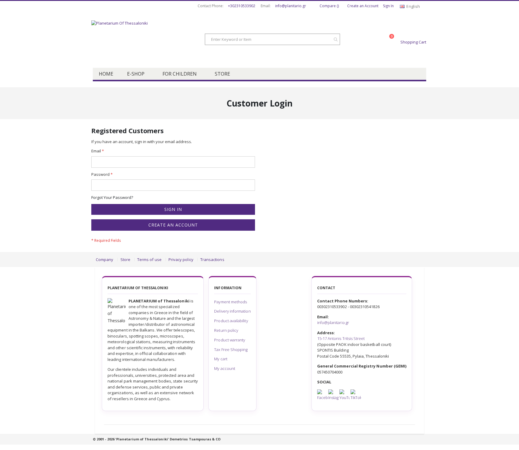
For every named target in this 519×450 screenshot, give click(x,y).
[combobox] (272, 39)
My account (224, 368)
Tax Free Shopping (230, 349)
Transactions (212, 259)
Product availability (231, 320)
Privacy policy (180, 259)
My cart (220, 359)
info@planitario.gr (290, 6)
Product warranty (229, 340)
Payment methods (230, 301)
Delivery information (232, 311)
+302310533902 (241, 6)
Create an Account (362, 6)
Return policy (226, 330)
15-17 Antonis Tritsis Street (341, 338)
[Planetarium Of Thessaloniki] (139, 39)
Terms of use (149, 259)
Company (104, 259)
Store (125, 259)
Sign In (388, 6)
